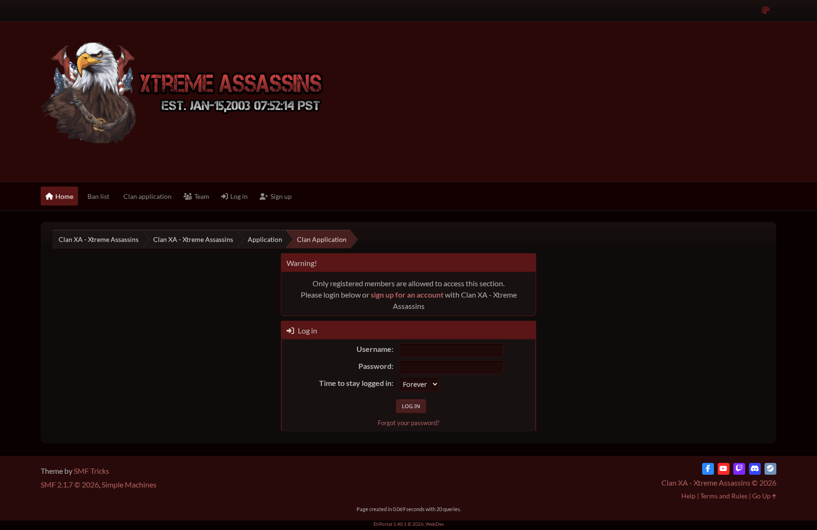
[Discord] (755, 469)
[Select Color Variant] (765, 10)
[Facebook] (708, 469)
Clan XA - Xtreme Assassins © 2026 (718, 482)
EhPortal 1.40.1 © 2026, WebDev (409, 524)
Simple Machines (129, 484)
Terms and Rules (723, 496)
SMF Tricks (91, 470)
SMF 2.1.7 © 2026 (70, 484)
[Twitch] (739, 469)
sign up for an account (407, 294)
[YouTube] (724, 469)
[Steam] (770, 469)
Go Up (762, 496)
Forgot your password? (408, 423)
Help (688, 496)
